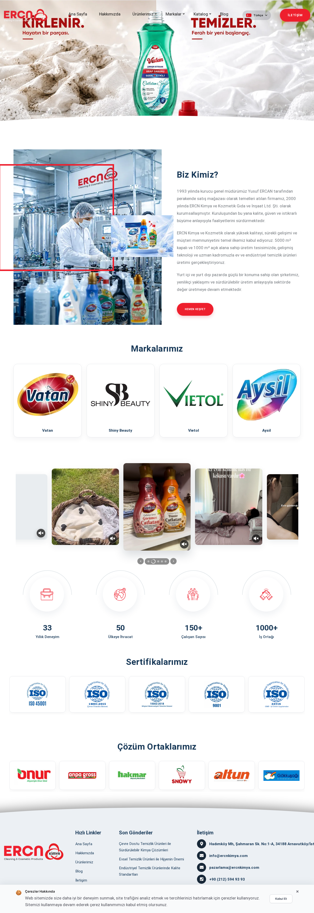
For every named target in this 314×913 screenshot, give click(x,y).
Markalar (174, 14)
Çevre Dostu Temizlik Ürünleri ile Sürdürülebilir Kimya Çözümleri (145, 847)
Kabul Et (281, 898)
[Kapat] (297, 892)
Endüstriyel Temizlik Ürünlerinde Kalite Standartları (149, 871)
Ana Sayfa (77, 14)
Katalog (201, 14)
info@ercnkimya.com (228, 856)
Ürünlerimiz (143, 14)
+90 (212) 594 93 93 (227, 879)
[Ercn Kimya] (34, 852)
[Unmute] (41, 533)
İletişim (81, 880)
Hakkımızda (109, 14)
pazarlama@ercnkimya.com (234, 867)
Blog (224, 14)
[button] (256, 15)
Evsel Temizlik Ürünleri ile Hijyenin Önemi (151, 859)
